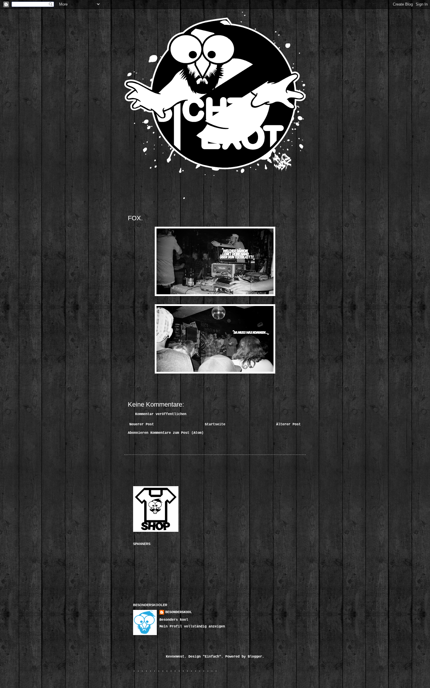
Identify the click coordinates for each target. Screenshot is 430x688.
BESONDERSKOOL (178, 612)
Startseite (215, 424)
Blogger (255, 657)
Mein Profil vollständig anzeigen (192, 627)
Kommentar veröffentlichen (160, 414)
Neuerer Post (141, 424)
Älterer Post (288, 424)
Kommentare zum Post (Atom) (177, 433)
